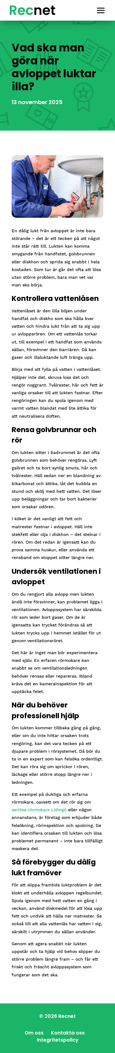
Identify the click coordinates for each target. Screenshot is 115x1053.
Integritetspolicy (58, 1039)
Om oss (34, 1032)
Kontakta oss (68, 1032)
